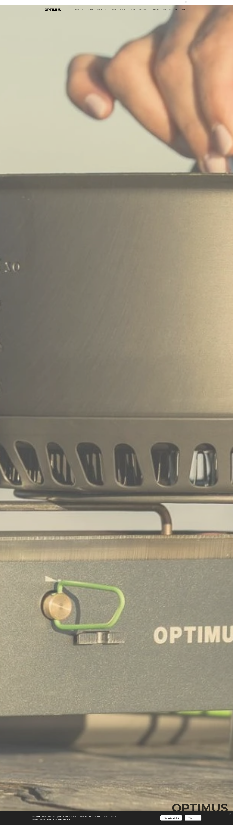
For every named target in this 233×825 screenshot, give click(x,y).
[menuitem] (79, 10)
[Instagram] (185, 2)
